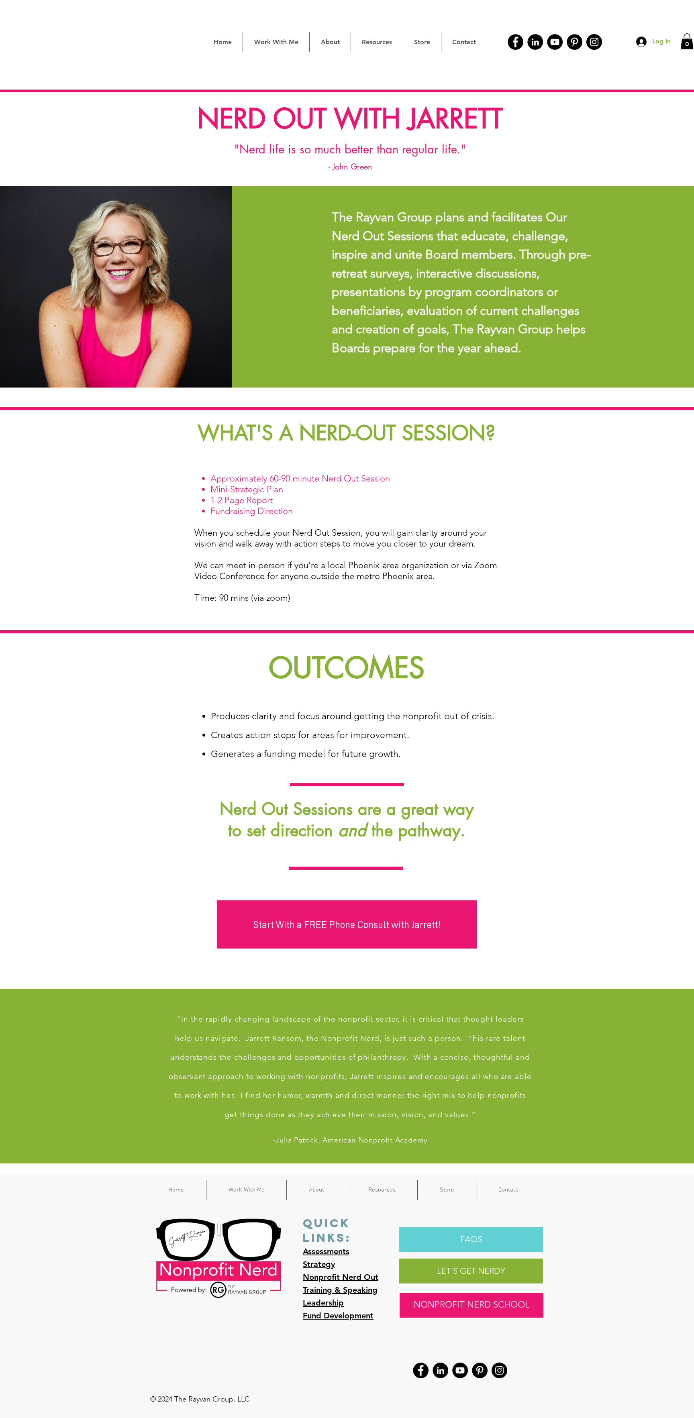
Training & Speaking (340, 1290)
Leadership (323, 1303)
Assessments (326, 1251)
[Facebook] (515, 42)
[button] (687, 41)
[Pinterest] (574, 42)
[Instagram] (594, 42)
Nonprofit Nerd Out (340, 1277)
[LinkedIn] (535, 42)
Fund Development (338, 1315)
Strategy (319, 1264)
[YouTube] (555, 42)
